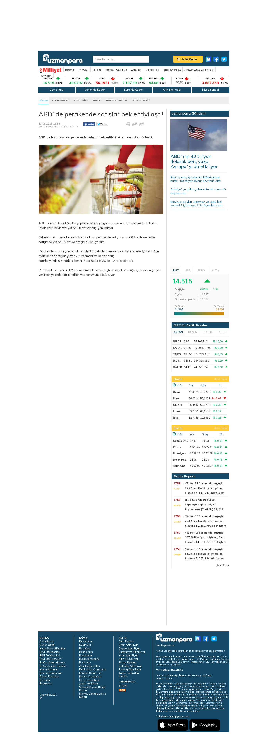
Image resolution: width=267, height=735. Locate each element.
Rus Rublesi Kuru (89, 658)
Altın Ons (179, 465)
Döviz (178, 379)
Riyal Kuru (85, 662)
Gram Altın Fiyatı (128, 644)
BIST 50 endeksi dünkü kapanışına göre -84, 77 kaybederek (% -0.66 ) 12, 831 (204, 504)
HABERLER (152, 70)
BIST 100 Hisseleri (51, 658)
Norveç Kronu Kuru (90, 676)
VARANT (121, 70)
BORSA (69, 70)
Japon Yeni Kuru (88, 683)
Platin (177, 447)
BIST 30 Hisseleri (50, 651)
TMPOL (177, 354)
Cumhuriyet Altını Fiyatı (132, 651)
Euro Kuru (84, 648)
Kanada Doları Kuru (90, 672)
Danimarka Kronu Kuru (92, 669)
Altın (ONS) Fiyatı (129, 658)
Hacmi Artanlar (49, 669)
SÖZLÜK (45, 76)
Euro (176, 398)
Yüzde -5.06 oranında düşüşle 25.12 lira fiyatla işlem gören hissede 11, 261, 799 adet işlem (205, 521)
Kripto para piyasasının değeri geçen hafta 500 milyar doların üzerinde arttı (195, 179)
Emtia (178, 428)
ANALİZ (136, 70)
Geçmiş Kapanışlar (51, 672)
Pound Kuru (86, 651)
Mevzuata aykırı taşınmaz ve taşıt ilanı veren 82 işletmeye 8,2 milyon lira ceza (196, 203)
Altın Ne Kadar (172, 89)
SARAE (177, 347)
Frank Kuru (85, 655)
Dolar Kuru (85, 644)
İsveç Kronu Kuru (89, 680)
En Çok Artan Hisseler (53, 662)
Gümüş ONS (180, 440)
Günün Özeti (47, 644)
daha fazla (220, 378)
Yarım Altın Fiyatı (128, 655)
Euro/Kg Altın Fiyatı (130, 669)
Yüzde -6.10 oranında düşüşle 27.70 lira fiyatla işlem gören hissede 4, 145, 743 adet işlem (204, 488)
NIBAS (177, 341)
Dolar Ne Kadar (95, 89)
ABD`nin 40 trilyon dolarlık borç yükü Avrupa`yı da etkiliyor (194, 161)
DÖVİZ (83, 70)
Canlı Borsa (47, 641)
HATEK (177, 367)
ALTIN (97, 70)
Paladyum (179, 453)
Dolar (176, 391)
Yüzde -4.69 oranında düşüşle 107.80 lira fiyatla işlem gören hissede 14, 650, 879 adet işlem (205, 537)
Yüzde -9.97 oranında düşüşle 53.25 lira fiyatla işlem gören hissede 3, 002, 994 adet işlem (204, 553)
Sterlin (177, 404)
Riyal (176, 417)
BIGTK (177, 360)
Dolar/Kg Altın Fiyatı (130, 665)
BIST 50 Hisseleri (50, 655)
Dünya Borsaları (49, 676)
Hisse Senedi (210, 89)
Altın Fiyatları (126, 641)
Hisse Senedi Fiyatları (53, 648)
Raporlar (45, 680)
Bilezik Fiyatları (127, 662)
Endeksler (46, 683)
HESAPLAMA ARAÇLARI (199, 70)
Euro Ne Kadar (133, 89)
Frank (176, 411)
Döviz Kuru (56, 89)
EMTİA (109, 70)
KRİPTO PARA (172, 70)
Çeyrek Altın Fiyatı (129, 648)
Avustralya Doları (89, 665)
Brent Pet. (179, 459)
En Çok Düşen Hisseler (53, 665)
